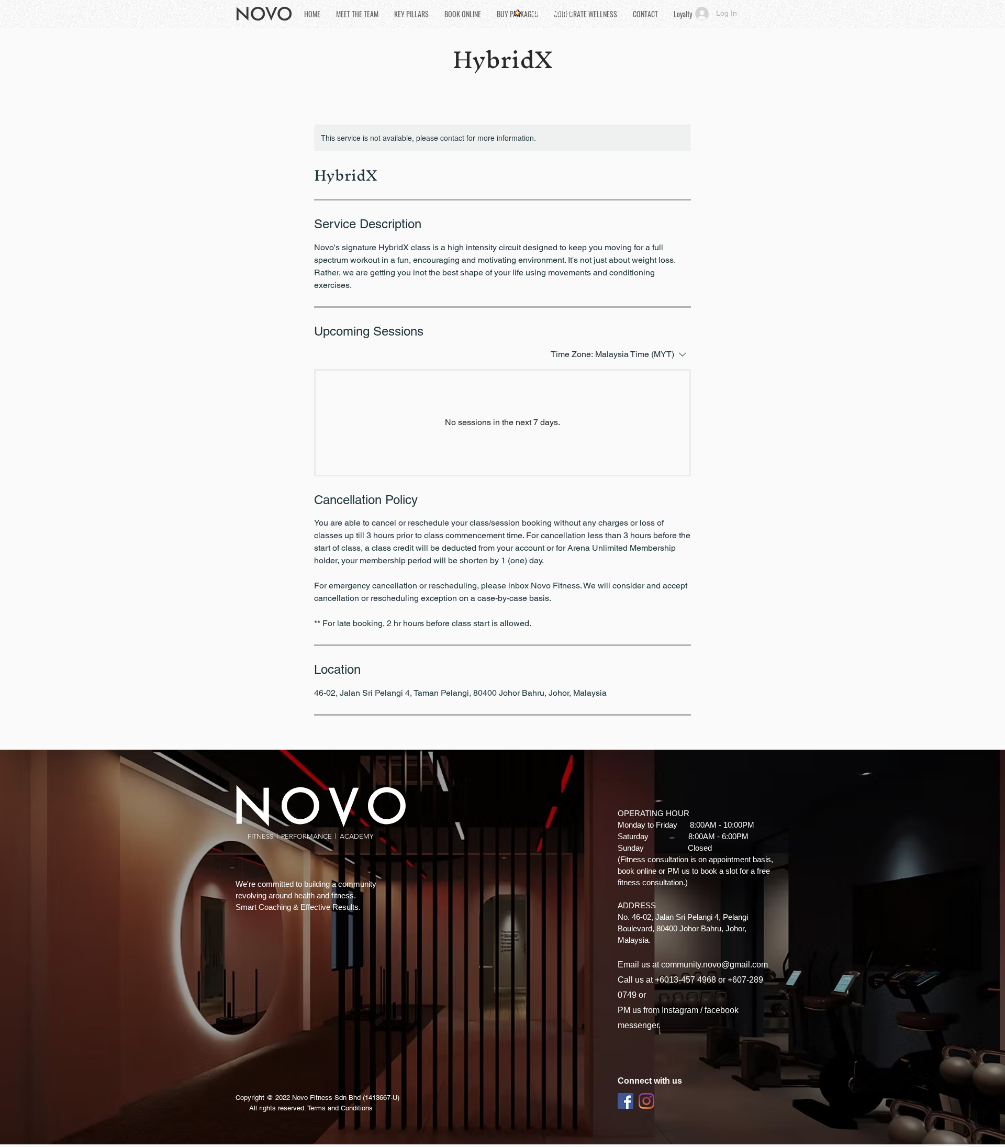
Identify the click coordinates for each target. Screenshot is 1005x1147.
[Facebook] (625, 1101)
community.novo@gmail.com (714, 964)
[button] (411, 14)
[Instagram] (646, 1101)
